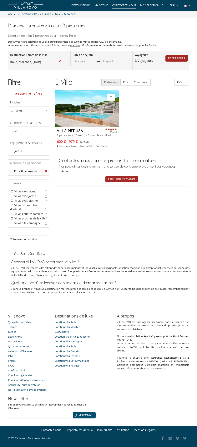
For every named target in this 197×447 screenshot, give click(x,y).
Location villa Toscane (67, 356)
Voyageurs (141, 55)
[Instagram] (170, 438)
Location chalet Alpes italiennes (73, 336)
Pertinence (111, 82)
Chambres (141, 82)
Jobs (10, 356)
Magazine (101, 5)
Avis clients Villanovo (20, 351)
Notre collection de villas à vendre (27, 389)
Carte (182, 82)
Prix (126, 82)
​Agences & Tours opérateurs (24, 385)
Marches (75, 45)
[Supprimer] (46, 171)
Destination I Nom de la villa (29, 55)
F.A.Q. (11, 365)
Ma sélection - (151, 5)
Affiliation (123, 430)
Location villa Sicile (65, 346)
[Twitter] (185, 438)
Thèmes (12, 327)
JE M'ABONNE (84, 415)
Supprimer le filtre (29, 93)
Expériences (15, 336)
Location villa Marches (67, 327)
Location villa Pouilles (67, 365)
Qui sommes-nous (18, 346)
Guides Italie (62, 332)
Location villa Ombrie (67, 351)
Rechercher (176, 58)
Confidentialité (16, 370)
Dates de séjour (83, 55)
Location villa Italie (65, 322)
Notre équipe (15, 341)
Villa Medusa (70, 131)
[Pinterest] (177, 438)
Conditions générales (20, 375)
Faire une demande (122, 179)
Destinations (81, 5)
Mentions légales (145, 430)
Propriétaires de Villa (79, 430)
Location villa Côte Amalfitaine (72, 360)
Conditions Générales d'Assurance (27, 380)
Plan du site (104, 430)
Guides (12, 332)
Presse (12, 360)
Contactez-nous (124, 5)
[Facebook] (162, 438)
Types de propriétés (19, 322)
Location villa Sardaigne (68, 341)
